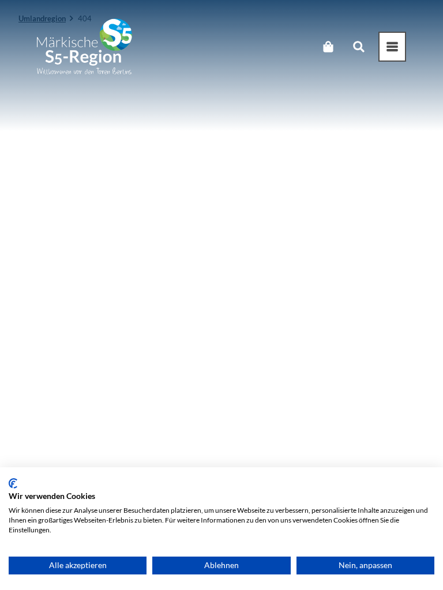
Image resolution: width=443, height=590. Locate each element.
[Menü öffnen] (392, 47)
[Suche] (358, 47)
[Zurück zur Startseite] (84, 46)
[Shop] (328, 47)
